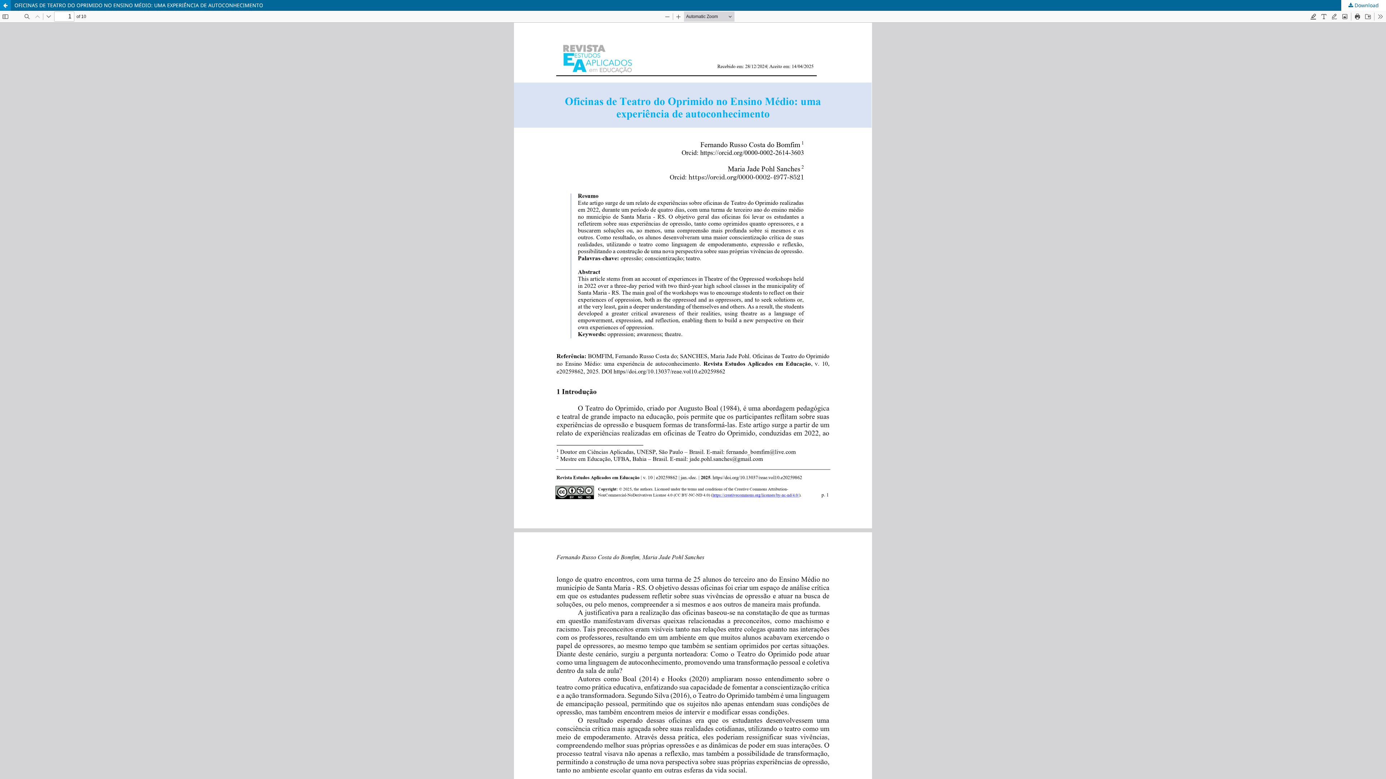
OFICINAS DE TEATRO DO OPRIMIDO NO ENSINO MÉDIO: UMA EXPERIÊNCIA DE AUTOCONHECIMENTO (138, 5)
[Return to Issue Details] (5, 5)
